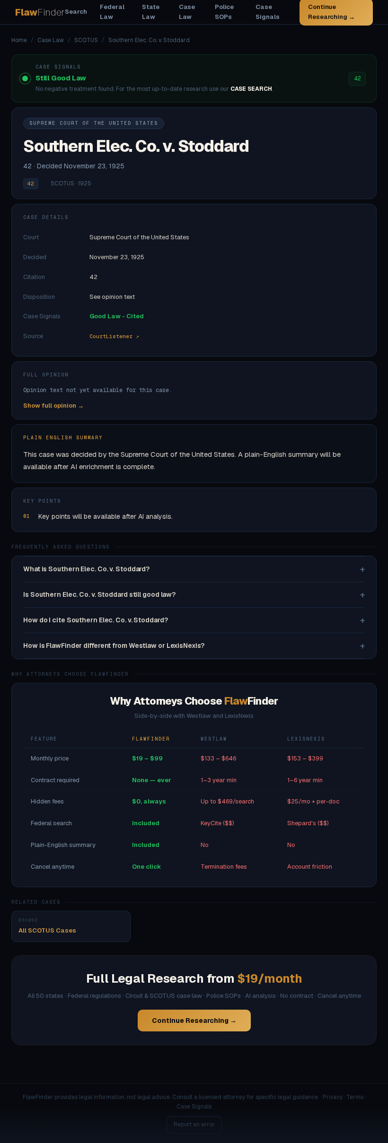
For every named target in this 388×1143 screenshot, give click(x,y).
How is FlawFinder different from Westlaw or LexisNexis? (194, 645)
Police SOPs (224, 12)
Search (76, 12)
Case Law (187, 12)
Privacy (333, 1097)
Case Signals (267, 12)
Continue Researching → (194, 1020)
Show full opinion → (53, 405)
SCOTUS (86, 40)
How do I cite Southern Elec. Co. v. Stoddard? (194, 620)
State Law (150, 12)
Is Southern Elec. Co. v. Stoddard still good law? (194, 594)
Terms (354, 1097)
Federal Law (112, 12)
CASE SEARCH (251, 89)
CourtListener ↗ (114, 336)
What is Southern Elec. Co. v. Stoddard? (194, 569)
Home (19, 40)
